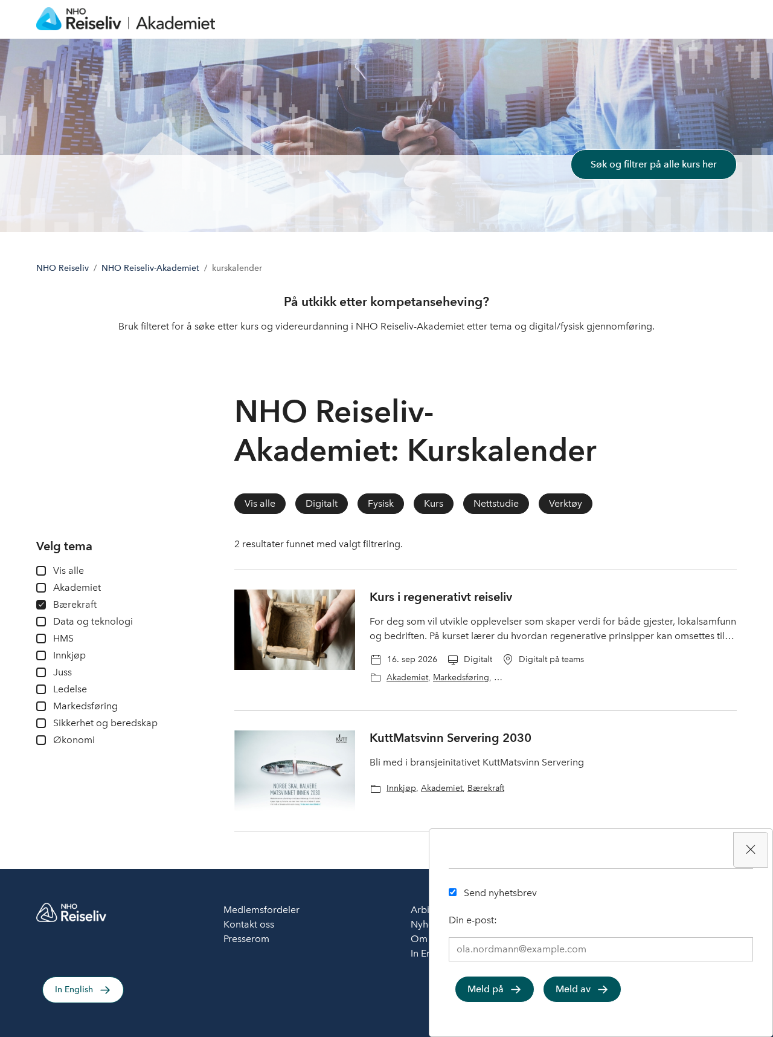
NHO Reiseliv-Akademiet (150, 268)
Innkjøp (401, 787)
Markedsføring (461, 677)
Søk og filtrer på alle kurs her (654, 164)
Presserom (246, 938)
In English (74, 989)
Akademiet (407, 677)
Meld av (573, 989)
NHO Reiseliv (62, 268)
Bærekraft (485, 787)
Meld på (485, 989)
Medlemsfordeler (261, 909)
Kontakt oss (248, 924)
